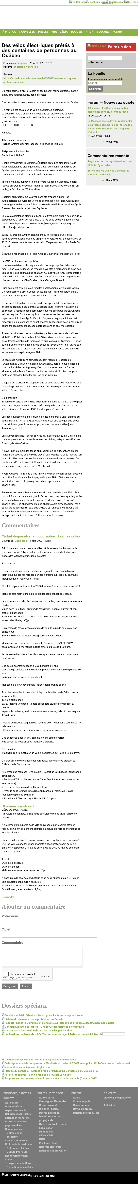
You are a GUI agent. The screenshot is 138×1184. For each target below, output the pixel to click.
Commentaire (14, 942)
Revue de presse (83, 1109)
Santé (8, 1159)
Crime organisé (48, 1105)
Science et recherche (17, 1118)
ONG (42, 1139)
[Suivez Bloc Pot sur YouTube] (115, 2)
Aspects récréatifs (15, 1110)
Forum (117, 31)
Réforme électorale (50, 1146)
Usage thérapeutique (19, 1163)
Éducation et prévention (53, 1150)
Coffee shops (14, 1133)
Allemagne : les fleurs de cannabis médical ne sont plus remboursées (108, 110)
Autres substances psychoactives (16, 1123)
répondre (8, 897)
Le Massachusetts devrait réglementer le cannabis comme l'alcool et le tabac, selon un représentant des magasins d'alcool (110, 126)
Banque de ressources (86, 1112)
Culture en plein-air (18, 1148)
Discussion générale (26, 67)
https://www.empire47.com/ (18, 806)
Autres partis (46, 1097)
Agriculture (11, 1102)
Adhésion (109, 1105)
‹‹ (103, 141)
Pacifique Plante (48, 1143)
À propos (9, 31)
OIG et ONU (46, 1135)
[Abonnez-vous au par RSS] (131, 2)
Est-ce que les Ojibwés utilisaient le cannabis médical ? (108, 172)
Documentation (82, 31)
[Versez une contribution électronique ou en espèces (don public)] (97, 46)
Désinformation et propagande (49, 1118)
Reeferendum (81, 1105)
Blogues (103, 31)
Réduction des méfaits (20, 1167)
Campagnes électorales (52, 1101)
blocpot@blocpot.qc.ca (117, 1097)
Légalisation (46, 1128)
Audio (76, 1097)
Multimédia (60, 31)
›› (122, 141)
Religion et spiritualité (18, 1114)
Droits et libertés (49, 1109)
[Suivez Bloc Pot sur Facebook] (96, 2)
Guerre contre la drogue (53, 1124)
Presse (43, 31)
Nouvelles (27, 31)
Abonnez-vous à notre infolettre (106, 79)
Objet (6, 929)
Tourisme (12, 1136)
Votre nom (10, 916)
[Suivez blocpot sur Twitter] (77, 2)
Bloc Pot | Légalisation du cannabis (33, 16)
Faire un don (119, 46)
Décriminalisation (49, 1112)
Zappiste (22, 63)
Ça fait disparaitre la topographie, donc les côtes (41, 536)
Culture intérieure (17, 1152)
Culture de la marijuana (18, 1144)
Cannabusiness (14, 1129)
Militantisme (46, 1131)
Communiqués (81, 1101)
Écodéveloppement (16, 1155)
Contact (9, 38)
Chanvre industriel (16, 1140)
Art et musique (13, 1106)
